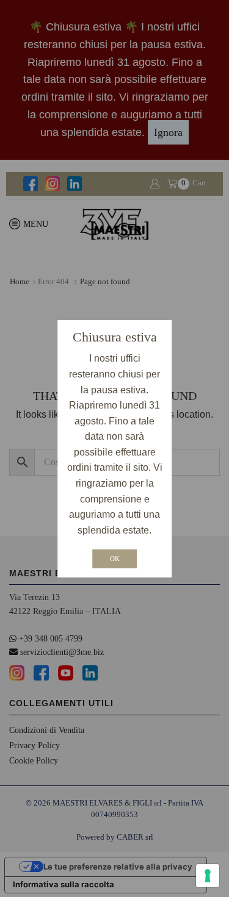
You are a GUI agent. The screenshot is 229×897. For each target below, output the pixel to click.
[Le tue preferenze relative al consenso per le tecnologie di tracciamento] (207, 875)
